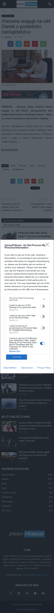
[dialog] (27, 306)
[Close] (48, 245)
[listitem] (27, 299)
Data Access (27, 367)
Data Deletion (10, 367)
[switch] (42, 306)
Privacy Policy (44, 367)
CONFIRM (16, 357)
